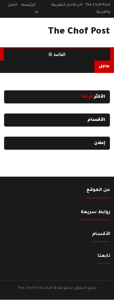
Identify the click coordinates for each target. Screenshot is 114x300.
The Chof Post (79, 32)
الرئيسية (28, 5)
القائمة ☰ (57, 54)
